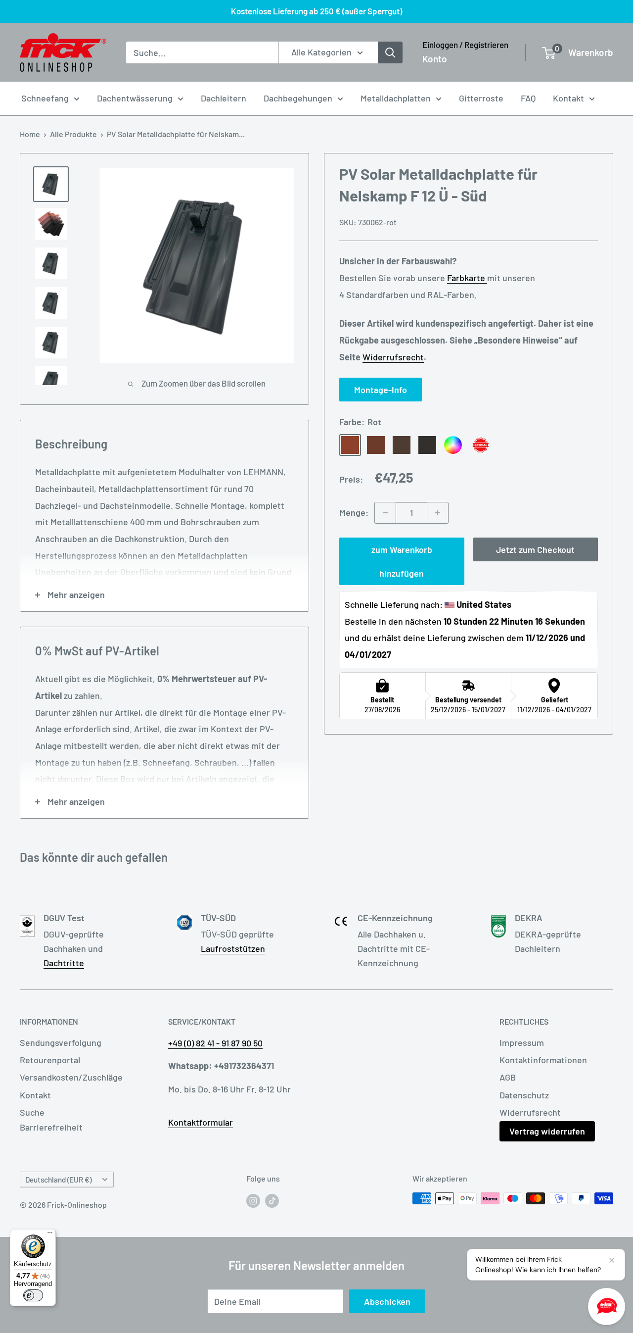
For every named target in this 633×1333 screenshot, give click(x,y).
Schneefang (45, 98)
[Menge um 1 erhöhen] (437, 512)
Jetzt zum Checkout (535, 549)
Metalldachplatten (396, 98)
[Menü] (50, 1235)
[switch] (33, 1295)
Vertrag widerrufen (547, 1131)
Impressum (521, 1042)
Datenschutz (524, 1094)
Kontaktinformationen (543, 1059)
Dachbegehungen (298, 98)
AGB (507, 1077)
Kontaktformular (200, 1122)
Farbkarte (467, 278)
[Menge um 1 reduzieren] (385, 512)
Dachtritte (64, 962)
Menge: (353, 512)
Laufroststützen (233, 948)
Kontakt (568, 98)
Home (30, 134)
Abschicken (387, 1301)
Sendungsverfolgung (60, 1042)
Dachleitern (223, 98)
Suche (32, 1112)
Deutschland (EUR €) (58, 1179)
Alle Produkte (73, 134)
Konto (434, 58)
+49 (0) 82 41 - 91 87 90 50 (215, 1042)
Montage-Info (380, 390)
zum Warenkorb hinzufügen (401, 561)
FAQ (528, 98)
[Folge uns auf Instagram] (253, 1200)
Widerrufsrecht (393, 356)
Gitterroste (481, 98)
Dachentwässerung (135, 98)
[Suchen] (390, 52)
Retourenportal (50, 1059)
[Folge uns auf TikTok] (272, 1200)
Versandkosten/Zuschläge (71, 1077)
